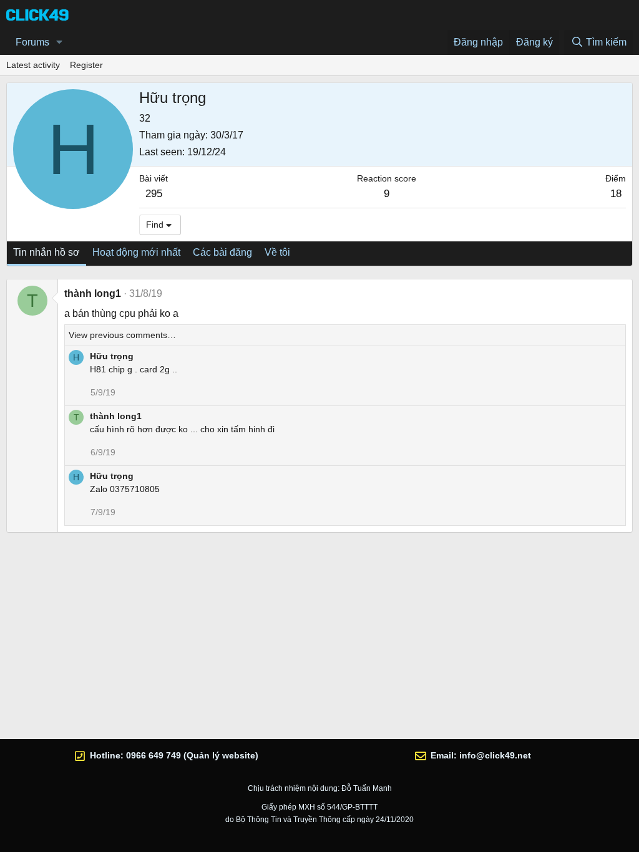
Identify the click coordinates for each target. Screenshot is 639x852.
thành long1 (92, 293)
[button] (60, 42)
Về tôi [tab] (277, 252)
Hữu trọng (112, 356)
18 (616, 194)
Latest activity (33, 65)
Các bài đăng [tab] (222, 252)
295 (153, 194)
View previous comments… (122, 335)
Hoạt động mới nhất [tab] (136, 252)
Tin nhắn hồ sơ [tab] (46, 252)
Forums (32, 42)
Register (86, 65)
